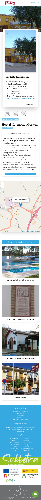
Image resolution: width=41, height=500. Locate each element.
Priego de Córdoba (26, 449)
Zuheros (27, 451)
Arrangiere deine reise (20, 411)
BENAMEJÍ (34, 2)
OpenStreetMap (30, 231)
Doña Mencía (14, 443)
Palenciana (14, 449)
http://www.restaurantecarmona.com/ (22, 98)
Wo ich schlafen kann (20, 419)
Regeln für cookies (20, 495)
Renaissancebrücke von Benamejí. (20, 429)
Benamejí (26, 439)
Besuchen (20, 413)
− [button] (2, 186)
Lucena (14, 447)
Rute (14, 451)
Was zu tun (20, 417)
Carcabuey (26, 441)
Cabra (14, 441)
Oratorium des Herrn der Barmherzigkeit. (20, 427)
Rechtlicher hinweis (21, 487)
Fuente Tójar (14, 445)
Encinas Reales (27, 443)
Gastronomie (20, 415)
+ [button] (2, 183)
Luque (27, 447)
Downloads (20, 431)
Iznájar (26, 445)
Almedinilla (14, 439)
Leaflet (23, 231)
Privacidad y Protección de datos (20, 491)
